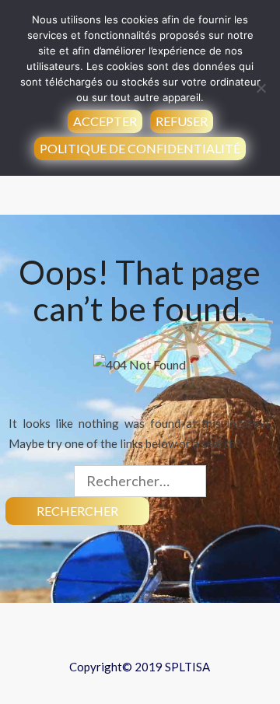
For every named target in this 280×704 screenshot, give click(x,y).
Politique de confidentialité (140, 148)
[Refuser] (260, 88)
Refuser (182, 121)
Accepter (105, 121)
